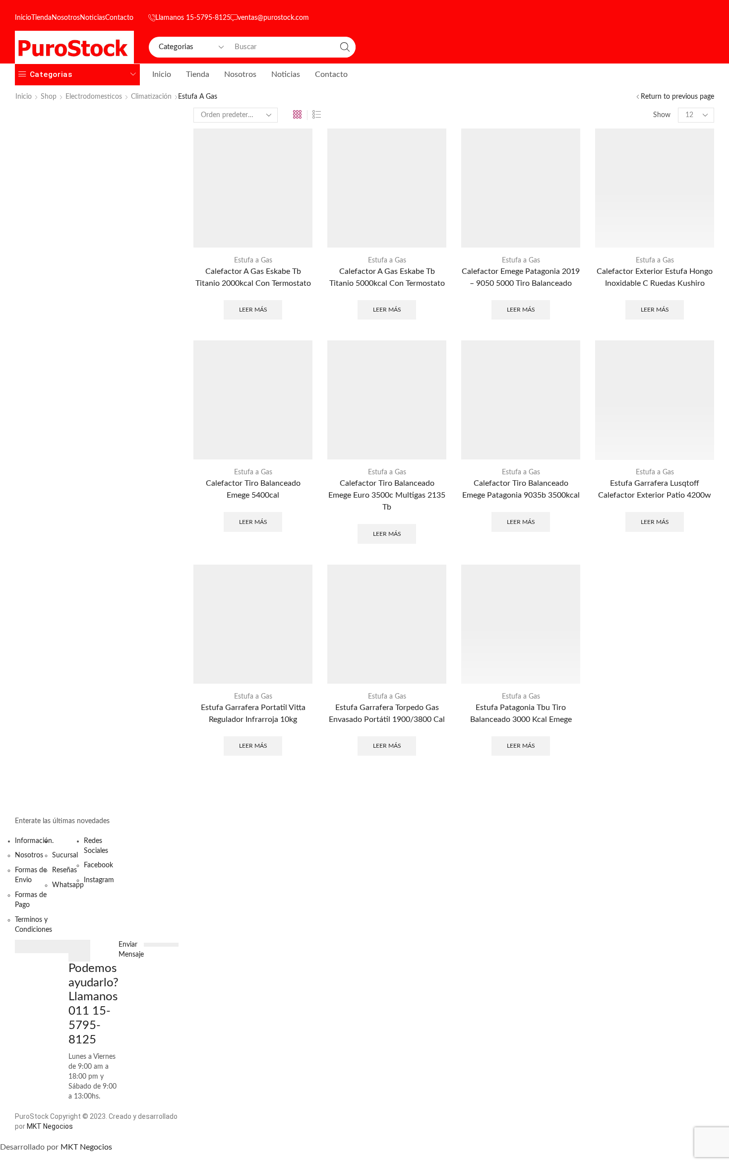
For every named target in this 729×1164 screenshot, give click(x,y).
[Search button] (345, 47)
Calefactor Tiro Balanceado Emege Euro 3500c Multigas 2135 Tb (386, 495)
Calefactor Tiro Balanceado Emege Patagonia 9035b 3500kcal (521, 489)
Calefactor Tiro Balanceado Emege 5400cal (253, 489)
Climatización (151, 96)
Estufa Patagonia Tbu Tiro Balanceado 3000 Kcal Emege (521, 713)
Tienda (41, 17)
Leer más (253, 310)
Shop (49, 96)
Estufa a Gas (253, 260)
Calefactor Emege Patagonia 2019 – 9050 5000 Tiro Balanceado (521, 277)
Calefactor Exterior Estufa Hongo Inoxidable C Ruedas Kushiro (655, 277)
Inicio (23, 17)
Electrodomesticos (93, 96)
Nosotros (66, 17)
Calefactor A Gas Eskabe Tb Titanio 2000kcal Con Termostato (253, 277)
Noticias (92, 17)
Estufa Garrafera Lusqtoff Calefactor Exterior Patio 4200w (654, 489)
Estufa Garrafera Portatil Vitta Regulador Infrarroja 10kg (253, 713)
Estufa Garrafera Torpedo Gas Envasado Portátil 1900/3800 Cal (387, 713)
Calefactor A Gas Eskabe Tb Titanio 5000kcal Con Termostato (387, 277)
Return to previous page (677, 96)
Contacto (119, 17)
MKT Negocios (50, 1126)
